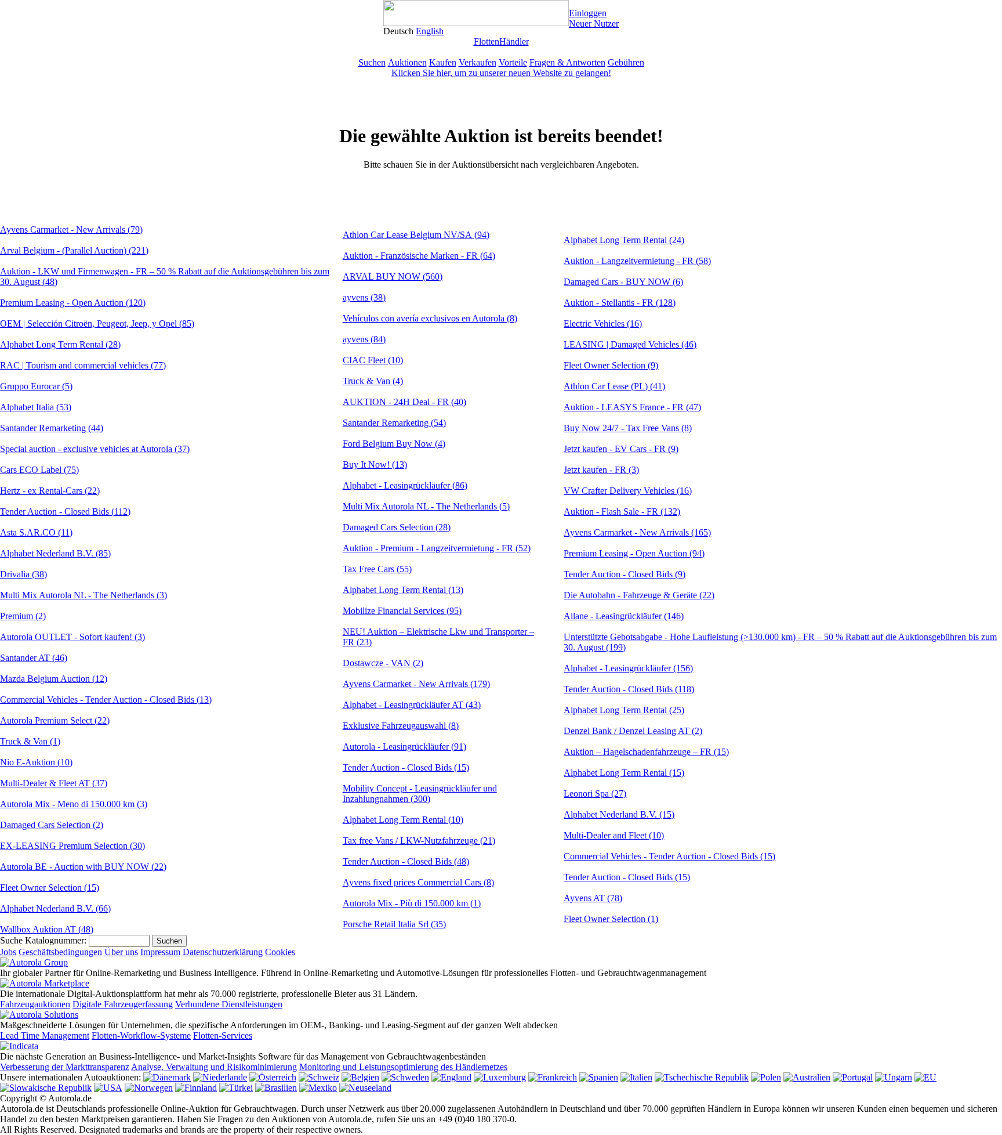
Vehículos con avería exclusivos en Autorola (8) (430, 318)
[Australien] (806, 1077)
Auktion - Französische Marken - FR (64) (419, 256)
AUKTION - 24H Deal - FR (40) (404, 402)
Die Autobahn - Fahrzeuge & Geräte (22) (639, 595)
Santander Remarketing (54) (394, 423)
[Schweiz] (319, 1077)
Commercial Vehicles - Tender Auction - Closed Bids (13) (106, 699)
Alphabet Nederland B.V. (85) (55, 553)
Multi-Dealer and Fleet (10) (614, 835)
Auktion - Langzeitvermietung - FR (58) (637, 261)
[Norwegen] (149, 1088)
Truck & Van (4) (373, 381)
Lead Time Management (44, 1035)
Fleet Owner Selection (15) (49, 887)
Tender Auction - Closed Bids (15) (406, 767)
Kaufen (442, 62)
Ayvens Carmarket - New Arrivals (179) (416, 684)
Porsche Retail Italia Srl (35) (394, 924)
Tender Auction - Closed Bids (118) (629, 689)
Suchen (372, 62)
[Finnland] (196, 1088)
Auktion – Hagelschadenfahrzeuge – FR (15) (646, 752)
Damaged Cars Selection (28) (397, 527)
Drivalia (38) (23, 574)
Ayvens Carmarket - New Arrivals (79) (71, 229)
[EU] (925, 1077)
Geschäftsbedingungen (60, 952)
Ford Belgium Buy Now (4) (394, 444)
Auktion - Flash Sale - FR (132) (622, 511)
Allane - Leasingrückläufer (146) (624, 616)
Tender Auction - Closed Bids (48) (406, 861)
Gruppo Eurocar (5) (36, 386)
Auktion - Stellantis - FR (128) (620, 303)
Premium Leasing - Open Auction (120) (73, 303)
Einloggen (588, 13)
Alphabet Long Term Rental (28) (60, 344)
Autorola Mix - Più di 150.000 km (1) (412, 903)
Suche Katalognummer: (43, 940)
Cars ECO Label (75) (39, 470)
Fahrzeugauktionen (35, 1004)
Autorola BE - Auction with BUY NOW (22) (83, 867)
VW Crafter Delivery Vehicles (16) (628, 491)
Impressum (160, 952)
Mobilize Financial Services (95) (402, 611)
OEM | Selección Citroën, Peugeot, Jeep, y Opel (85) (97, 323)
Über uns (121, 952)
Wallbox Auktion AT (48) (46, 929)
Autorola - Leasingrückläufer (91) (404, 746)
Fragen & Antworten (567, 62)
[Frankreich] (552, 1077)
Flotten (486, 41)
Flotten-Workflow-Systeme (141, 1035)
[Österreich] (272, 1077)
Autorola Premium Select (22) (55, 720)
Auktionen (407, 62)
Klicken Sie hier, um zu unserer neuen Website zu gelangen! (501, 73)
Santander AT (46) (33, 658)
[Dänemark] (167, 1077)
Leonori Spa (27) (595, 793)
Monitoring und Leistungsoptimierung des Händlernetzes (403, 1067)
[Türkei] (236, 1088)
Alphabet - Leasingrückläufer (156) (628, 668)
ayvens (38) (364, 297)
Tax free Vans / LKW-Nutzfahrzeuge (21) (419, 840)
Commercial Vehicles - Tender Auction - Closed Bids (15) (669, 856)
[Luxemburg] (500, 1077)
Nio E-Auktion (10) (36, 762)
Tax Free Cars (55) (377, 569)
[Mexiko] (318, 1088)
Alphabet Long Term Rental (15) (624, 773)
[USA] (108, 1088)
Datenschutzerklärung (223, 952)
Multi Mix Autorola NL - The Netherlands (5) (426, 506)
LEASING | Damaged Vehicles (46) (630, 344)
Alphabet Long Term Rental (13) (403, 590)
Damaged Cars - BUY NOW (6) (623, 282)
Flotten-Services (222, 1035)
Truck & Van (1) (30, 741)
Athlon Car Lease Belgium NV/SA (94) (416, 235)
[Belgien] (360, 1077)
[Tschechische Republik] (702, 1077)
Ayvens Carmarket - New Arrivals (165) (637, 532)
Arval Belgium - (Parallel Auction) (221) (74, 250)
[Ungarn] (893, 1077)
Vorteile (513, 62)
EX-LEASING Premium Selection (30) (72, 846)
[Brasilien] (276, 1088)
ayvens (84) (364, 339)
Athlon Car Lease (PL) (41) (614, 386)
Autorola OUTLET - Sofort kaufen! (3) (72, 637)
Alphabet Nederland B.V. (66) (55, 908)
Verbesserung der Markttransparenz (64, 1067)
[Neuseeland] (365, 1088)
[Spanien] (598, 1077)
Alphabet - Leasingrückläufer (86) (405, 485)
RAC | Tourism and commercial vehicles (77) (83, 365)
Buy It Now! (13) (375, 464)
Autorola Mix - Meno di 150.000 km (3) (73, 804)
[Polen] (766, 1077)
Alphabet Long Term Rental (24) (624, 240)
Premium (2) (23, 616)
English (430, 31)
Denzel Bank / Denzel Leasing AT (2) (633, 731)
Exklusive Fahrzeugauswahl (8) (401, 726)
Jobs (8, 952)
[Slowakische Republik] (46, 1088)
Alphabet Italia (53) (35, 407)
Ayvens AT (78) (593, 898)
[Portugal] (853, 1077)
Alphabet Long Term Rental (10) (403, 820)
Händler (514, 41)
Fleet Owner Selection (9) (611, 365)
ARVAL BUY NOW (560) (392, 276)
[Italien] (636, 1077)
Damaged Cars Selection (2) (51, 825)
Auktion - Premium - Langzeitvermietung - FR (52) (437, 548)
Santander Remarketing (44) (51, 428)
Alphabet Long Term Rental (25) (624, 710)
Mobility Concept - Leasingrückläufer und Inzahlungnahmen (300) (420, 793)
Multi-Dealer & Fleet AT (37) (53, 783)
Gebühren (626, 62)
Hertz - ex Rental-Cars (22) (50, 491)
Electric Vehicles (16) (603, 323)
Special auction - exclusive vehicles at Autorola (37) (95, 449)
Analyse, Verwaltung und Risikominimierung (214, 1067)
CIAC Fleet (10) (373, 360)
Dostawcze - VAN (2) (383, 663)
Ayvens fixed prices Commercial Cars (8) (418, 882)
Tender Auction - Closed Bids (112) (65, 511)
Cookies (280, 952)
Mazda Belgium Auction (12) (53, 679)
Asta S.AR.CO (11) (36, 532)
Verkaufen (477, 62)
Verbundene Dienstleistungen (228, 1004)
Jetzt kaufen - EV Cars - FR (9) (621, 449)
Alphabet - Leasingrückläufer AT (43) (412, 705)
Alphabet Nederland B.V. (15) (619, 814)
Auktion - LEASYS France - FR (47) (632, 407)
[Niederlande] (220, 1077)
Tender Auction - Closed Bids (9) (624, 574)
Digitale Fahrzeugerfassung (122, 1004)
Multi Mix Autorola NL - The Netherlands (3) (83, 595)
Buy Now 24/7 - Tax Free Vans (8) (628, 428)
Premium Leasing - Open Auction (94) (634, 553)
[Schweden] (405, 1077)
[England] (451, 1077)
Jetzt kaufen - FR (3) (601, 470)
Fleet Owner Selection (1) (611, 919)
